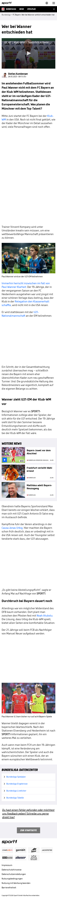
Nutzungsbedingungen (12, 878)
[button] (28, 53)
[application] (28, 53)
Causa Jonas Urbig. (12, 527)
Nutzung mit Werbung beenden (16, 883)
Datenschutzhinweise (11, 869)
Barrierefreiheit (9, 887)
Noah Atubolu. (45, 615)
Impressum (7, 865)
